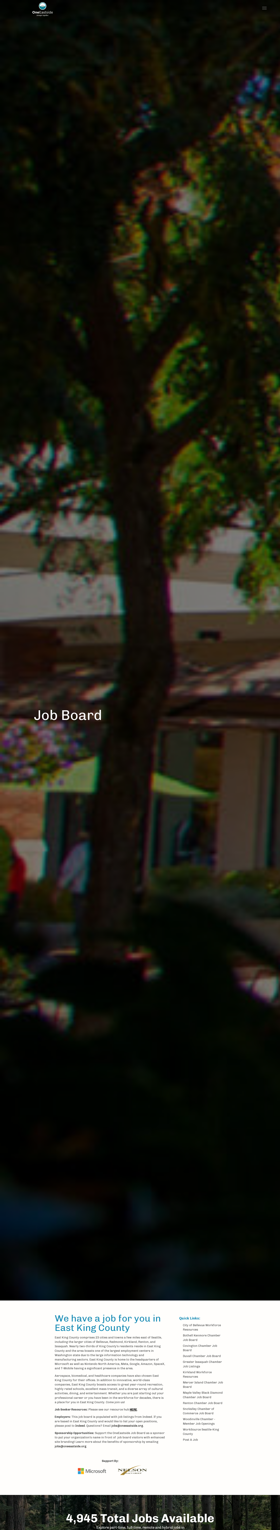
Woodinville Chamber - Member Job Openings (199, 1421)
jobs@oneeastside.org (127, 1425)
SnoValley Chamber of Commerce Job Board (198, 1411)
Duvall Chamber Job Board (202, 1356)
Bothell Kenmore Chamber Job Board (201, 1338)
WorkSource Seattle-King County (201, 1432)
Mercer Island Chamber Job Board (203, 1385)
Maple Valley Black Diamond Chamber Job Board (203, 1395)
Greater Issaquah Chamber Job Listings (202, 1364)
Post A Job (190, 1439)
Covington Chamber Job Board (200, 1348)
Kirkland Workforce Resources (197, 1374)
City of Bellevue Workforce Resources (202, 1327)
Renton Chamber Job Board (202, 1403)
